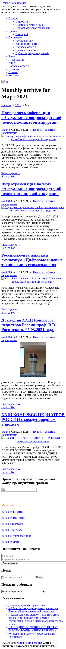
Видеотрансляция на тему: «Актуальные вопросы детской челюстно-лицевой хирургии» (31, 189)
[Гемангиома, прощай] (5, 81)
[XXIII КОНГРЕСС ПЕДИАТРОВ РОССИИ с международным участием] (33, 441)
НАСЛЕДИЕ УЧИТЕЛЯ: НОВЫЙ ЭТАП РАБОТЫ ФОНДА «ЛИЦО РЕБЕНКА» (33, 629)
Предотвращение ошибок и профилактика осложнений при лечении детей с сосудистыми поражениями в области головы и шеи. (35, 619)
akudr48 (6, 129)
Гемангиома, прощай (14, 2)
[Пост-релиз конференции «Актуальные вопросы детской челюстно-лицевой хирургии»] (33, 139)
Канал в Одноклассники (16, 535)
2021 (18, 105)
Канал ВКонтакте (12, 529)
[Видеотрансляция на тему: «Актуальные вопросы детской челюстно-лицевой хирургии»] (33, 210)
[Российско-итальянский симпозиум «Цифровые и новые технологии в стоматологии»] (33, 281)
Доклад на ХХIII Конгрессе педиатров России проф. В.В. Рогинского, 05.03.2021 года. (28, 325)
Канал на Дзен (10, 541)
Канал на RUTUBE (13, 517)
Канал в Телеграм (12, 523)
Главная (6, 105)
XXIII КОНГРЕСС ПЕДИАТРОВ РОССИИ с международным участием (33, 419)
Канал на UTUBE (12, 511)
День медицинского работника (27, 605)
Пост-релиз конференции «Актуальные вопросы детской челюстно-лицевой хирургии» (31, 117)
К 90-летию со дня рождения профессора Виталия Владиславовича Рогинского (33, 610)
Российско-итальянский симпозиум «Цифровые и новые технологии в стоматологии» (32, 260)
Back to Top (8, 176)
